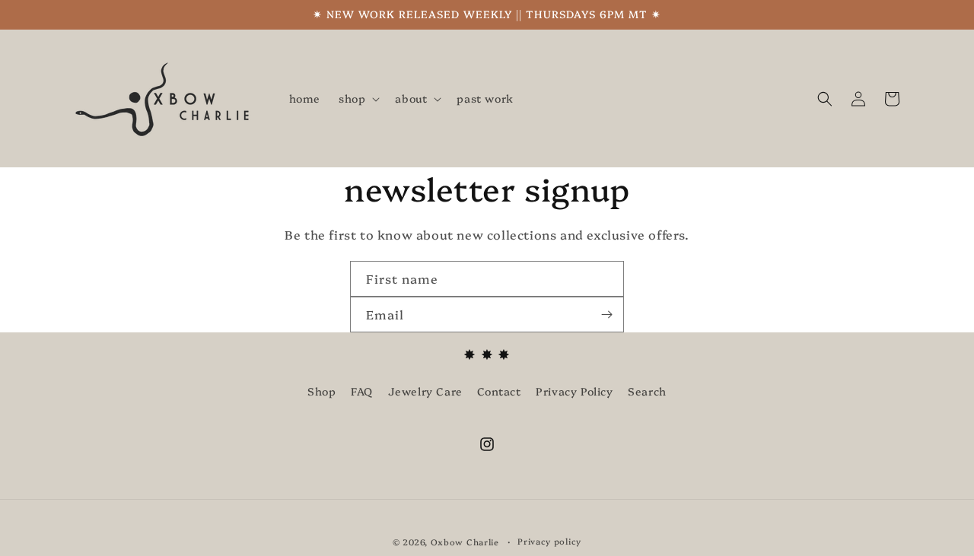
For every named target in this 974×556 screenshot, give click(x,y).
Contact (498, 391)
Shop (321, 391)
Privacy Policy (574, 391)
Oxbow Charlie (465, 542)
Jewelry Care (425, 391)
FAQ (362, 391)
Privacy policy (549, 541)
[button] (357, 98)
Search (647, 391)
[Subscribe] (606, 314)
